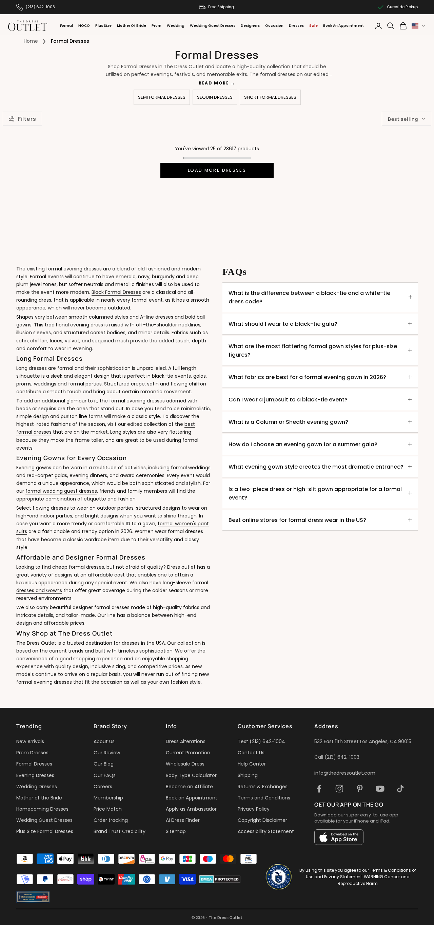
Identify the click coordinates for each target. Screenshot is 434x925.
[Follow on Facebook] (319, 788)
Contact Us (251, 752)
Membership (108, 797)
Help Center (252, 763)
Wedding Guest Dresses (212, 25)
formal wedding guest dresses (61, 491)
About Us (104, 741)
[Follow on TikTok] (400, 788)
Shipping (248, 775)
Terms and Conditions (264, 797)
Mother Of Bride (131, 25)
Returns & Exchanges (263, 786)
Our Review (107, 752)
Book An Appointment (343, 25)
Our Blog (104, 763)
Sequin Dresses (215, 97)
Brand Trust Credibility (119, 831)
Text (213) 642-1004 (261, 741)
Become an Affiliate (189, 786)
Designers (250, 25)
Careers (103, 786)
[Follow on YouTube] (380, 788)
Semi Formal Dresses (161, 97)
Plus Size (103, 25)
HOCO (84, 25)
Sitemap (176, 831)
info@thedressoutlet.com (344, 773)
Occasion (274, 25)
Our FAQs (105, 775)
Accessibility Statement (266, 831)
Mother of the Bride (39, 797)
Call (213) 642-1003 (336, 757)
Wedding (175, 25)
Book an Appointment (191, 797)
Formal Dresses (34, 763)
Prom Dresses (32, 752)
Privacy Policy (254, 809)
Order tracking (111, 820)
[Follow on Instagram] (339, 788)
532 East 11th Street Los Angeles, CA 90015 (362, 741)
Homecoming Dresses (42, 809)
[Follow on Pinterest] (359, 788)
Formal (66, 25)
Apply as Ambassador (191, 809)
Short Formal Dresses (270, 97)
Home (31, 41)
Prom (156, 25)
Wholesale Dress (185, 763)
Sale (313, 25)
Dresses (296, 25)
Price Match (108, 809)
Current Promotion (188, 752)
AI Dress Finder (183, 820)
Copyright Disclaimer (262, 820)
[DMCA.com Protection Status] (219, 879)
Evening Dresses (35, 775)
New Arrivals (30, 741)
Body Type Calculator (191, 775)
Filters (27, 118)
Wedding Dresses (36, 786)
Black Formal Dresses (116, 292)
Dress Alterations (185, 741)
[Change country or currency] (418, 26)
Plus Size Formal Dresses (44, 831)
